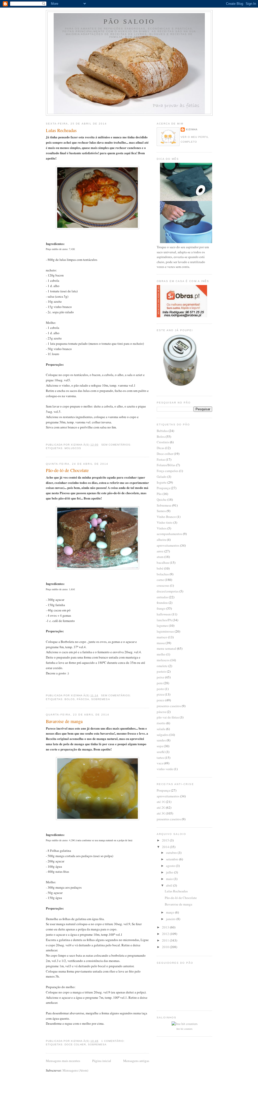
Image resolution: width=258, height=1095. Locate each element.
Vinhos (162, 528)
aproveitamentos (168, 545)
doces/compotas (168, 591)
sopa (160, 746)
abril (169, 885)
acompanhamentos (169, 533)
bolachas (163, 574)
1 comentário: (113, 1041)
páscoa (83, 699)
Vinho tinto (165, 522)
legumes (162, 625)
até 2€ (161, 807)
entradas (162, 597)
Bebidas (162, 430)
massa (161, 643)
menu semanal (166, 648)
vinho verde (165, 769)
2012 (166, 933)
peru (160, 683)
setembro (172, 859)
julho (170, 872)
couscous (163, 585)
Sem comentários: (116, 444)
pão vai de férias (168, 717)
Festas (161, 459)
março (170, 912)
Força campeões (167, 470)
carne (160, 579)
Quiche (162, 499)
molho (161, 654)
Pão (159, 493)
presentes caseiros (169, 706)
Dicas (160, 448)
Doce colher (75, 1044)
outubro (172, 852)
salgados (163, 734)
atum (160, 556)
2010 (166, 947)
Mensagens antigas (136, 1060)
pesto (160, 688)
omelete (162, 666)
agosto (171, 865)
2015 (166, 840)
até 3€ (161, 813)
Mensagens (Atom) (75, 1070)
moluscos (72, 448)
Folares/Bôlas (166, 465)
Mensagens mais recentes (63, 1060)
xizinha (192, 129)
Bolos (69, 699)
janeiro (171, 919)
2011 (166, 940)
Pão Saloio (129, 21)
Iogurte (162, 482)
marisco (162, 637)
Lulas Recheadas (61, 130)
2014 (166, 846)
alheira (161, 539)
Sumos (161, 511)
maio (170, 879)
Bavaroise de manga (64, 721)
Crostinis (163, 442)
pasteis (161, 671)
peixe (160, 677)
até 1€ (161, 801)
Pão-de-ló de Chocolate (67, 470)
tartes (160, 757)
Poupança (163, 488)
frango (161, 608)
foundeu (162, 602)
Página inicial (101, 1060)
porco (161, 700)
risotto (161, 723)
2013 (166, 927)
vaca (160, 763)
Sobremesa (100, 699)
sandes (161, 740)
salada (161, 729)
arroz (160, 551)
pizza (160, 694)
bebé (160, 568)
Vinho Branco (166, 516)
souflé (161, 751)
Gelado (162, 476)
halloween (164, 614)
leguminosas (165, 631)
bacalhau (163, 562)
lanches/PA (164, 620)
